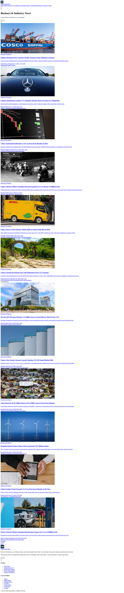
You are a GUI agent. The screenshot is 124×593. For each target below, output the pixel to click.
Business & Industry (21, 5)
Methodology (7, 580)
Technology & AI (11, 5)
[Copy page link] (1, 22)
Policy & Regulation (32, 5)
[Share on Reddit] (4, 20)
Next (2, 544)
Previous (3, 541)
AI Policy (6, 583)
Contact (6, 588)
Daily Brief (4, 5)
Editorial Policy (8, 582)
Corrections (7, 586)
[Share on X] (1, 20)
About (50, 5)
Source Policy (7, 585)
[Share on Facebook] (2, 20)
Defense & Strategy (43, 5)
